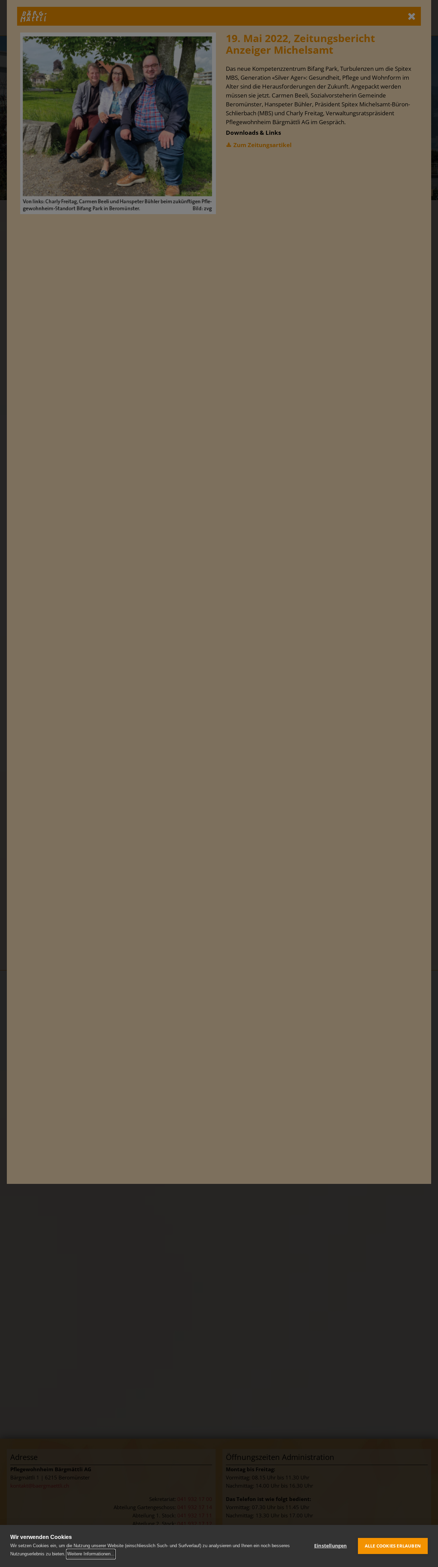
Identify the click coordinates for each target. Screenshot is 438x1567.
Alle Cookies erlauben (393, 1546)
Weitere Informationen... (91, 1553)
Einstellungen (330, 1546)
